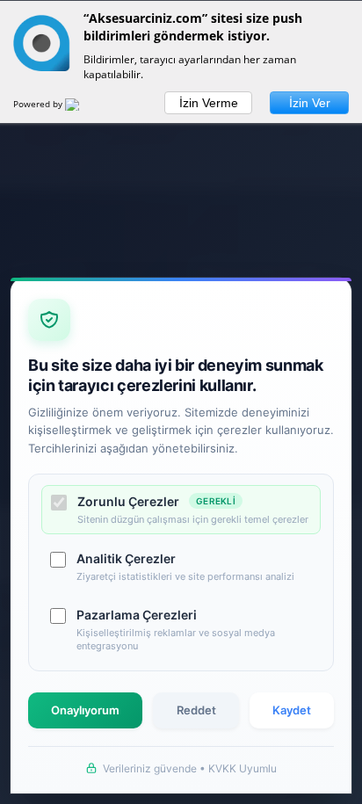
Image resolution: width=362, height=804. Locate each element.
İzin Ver (309, 103)
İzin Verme (208, 103)
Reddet (196, 710)
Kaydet (291, 710)
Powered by (39, 104)
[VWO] (82, 107)
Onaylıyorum (85, 710)
